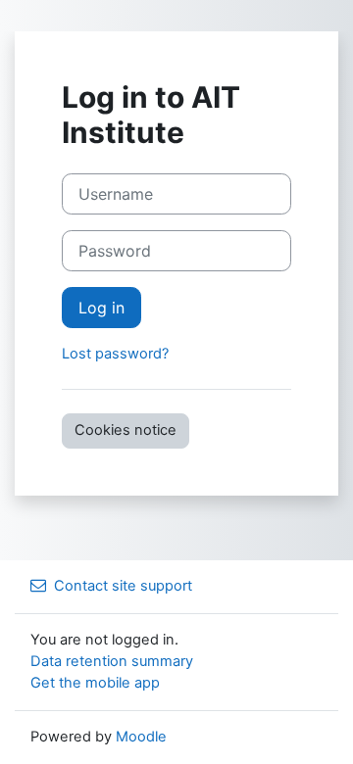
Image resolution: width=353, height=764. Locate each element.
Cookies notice (125, 430)
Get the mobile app (95, 683)
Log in (101, 307)
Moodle (141, 736)
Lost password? (115, 353)
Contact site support (123, 586)
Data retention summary (111, 661)
